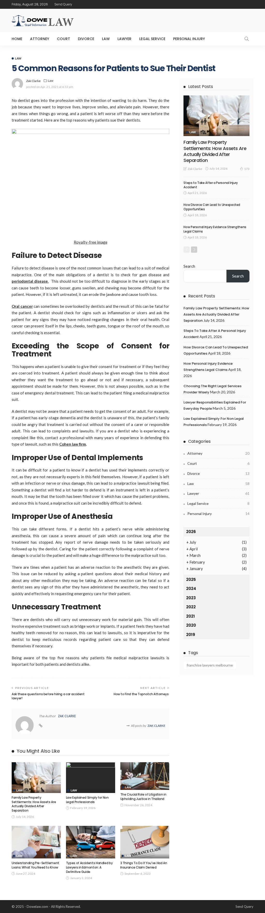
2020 (191, 625)
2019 (190, 634)
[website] (40, 726)
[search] (246, 39)
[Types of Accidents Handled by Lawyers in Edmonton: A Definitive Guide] (90, 842)
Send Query (63, 4)
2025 (191, 579)
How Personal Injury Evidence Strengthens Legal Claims (214, 229)
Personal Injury (189, 38)
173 (246, 169)
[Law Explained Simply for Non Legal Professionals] (90, 777)
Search (189, 266)
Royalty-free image (90, 242)
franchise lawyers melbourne (210, 665)
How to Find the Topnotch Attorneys (141, 694)
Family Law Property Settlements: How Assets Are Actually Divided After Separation (34, 804)
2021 (190, 616)
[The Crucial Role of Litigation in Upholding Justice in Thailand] (145, 776)
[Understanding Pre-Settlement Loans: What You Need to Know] (36, 842)
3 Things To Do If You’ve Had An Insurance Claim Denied (143, 865)
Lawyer (124, 38)
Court (63, 38)
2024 (191, 588)
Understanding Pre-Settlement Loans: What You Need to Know (35, 865)
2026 (191, 531)
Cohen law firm (72, 444)
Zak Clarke (33, 81)
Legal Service (152, 38)
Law (106, 38)
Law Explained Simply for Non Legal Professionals (87, 799)
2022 (191, 607)
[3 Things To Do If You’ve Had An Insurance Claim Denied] (145, 842)
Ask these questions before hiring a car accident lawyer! (48, 696)
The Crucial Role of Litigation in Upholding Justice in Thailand (143, 796)
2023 (191, 598)
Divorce (86, 38)
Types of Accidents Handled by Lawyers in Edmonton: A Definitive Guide (89, 867)
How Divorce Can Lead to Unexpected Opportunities (211, 207)
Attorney (39, 38)
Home (17, 38)
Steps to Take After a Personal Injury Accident (210, 185)
